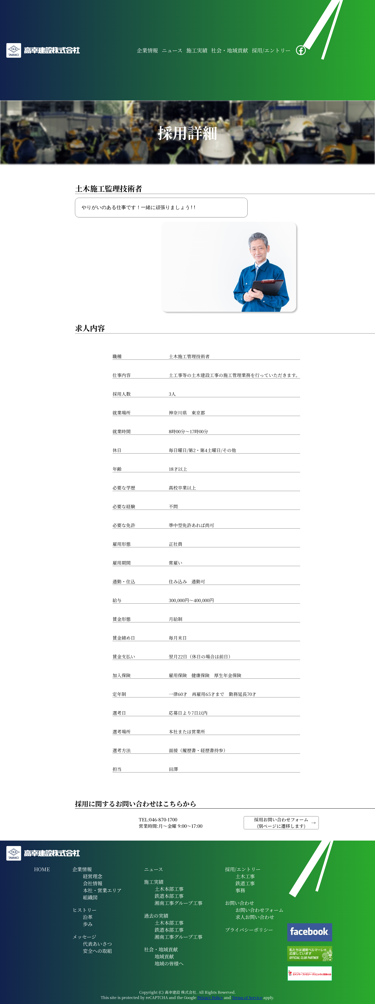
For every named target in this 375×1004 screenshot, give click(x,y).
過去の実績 (156, 915)
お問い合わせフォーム (259, 909)
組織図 (90, 897)
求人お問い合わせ (254, 916)
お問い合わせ (239, 902)
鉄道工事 (245, 883)
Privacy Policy (210, 997)
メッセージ (84, 936)
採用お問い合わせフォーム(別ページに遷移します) (281, 822)
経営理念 (92, 876)
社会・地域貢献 (229, 50)
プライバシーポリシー (249, 929)
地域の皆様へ (169, 963)
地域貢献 (164, 956)
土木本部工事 (169, 888)
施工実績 (196, 50)
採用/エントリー (271, 50)
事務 (240, 890)
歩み (88, 923)
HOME (42, 869)
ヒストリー (84, 909)
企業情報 (147, 50)
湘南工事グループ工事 (178, 902)
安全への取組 (97, 950)
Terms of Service (247, 997)
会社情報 (92, 883)
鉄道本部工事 (169, 895)
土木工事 (245, 876)
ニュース (172, 50)
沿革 (88, 916)
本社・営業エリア (102, 890)
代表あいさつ (97, 943)
